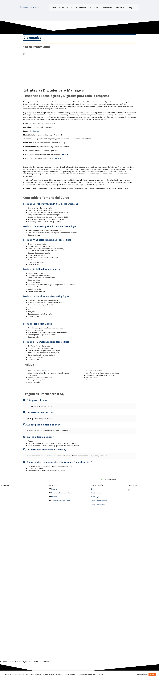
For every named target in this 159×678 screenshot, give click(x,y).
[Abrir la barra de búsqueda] (136, 7)
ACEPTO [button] (152, 674)
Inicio (53, 7)
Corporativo (107, 7)
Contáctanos (34, 131)
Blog (130, 7)
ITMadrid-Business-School (61, 501)
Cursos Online (65, 7)
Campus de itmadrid (42, 371)
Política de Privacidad (99, 501)
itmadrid (54, 489)
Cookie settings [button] (141, 674)
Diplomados (81, 7)
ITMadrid (120, 7)
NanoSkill (94, 7)
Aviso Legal (95, 497)
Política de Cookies (98, 504)
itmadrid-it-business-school (61, 493)
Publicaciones (96, 493)
